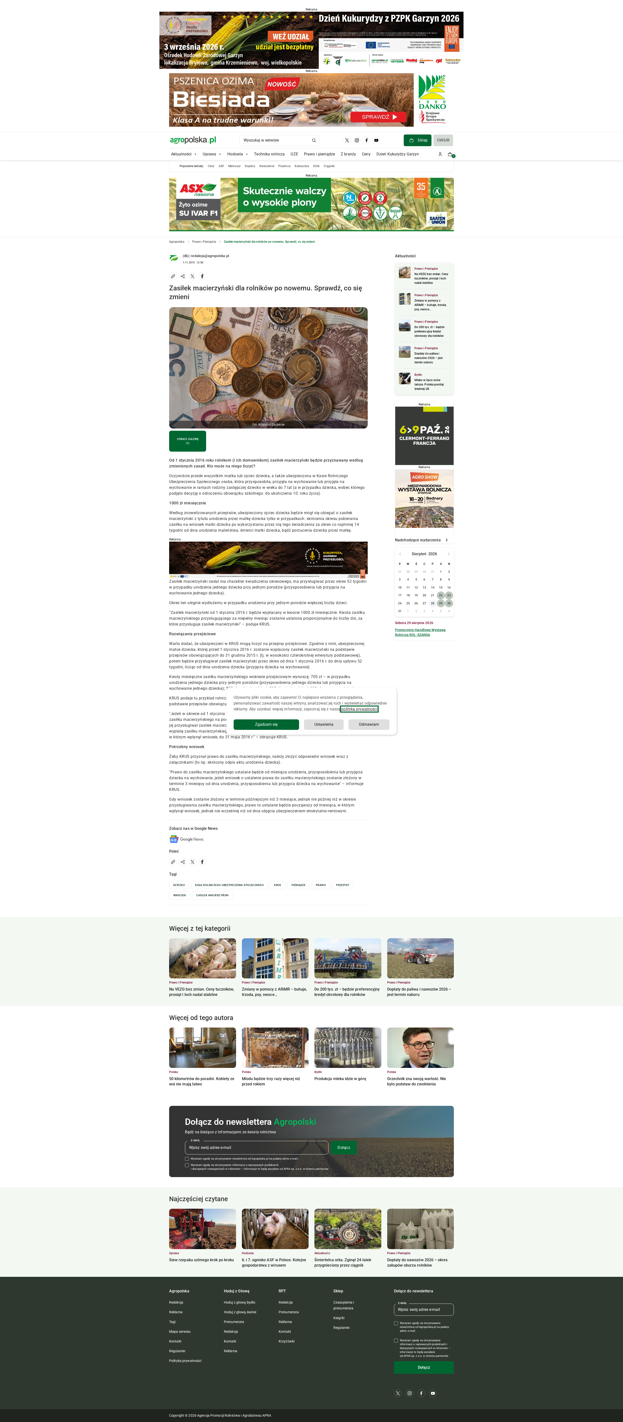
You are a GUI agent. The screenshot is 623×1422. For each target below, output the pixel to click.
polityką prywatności (359, 709)
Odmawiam (369, 724)
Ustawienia (323, 724)
